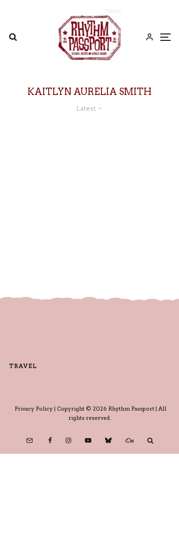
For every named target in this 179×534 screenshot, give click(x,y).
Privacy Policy (34, 408)
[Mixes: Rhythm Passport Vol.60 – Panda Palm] (89, 197)
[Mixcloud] (129, 440)
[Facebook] (50, 440)
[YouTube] (88, 440)
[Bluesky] (108, 440)
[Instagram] (68, 440)
